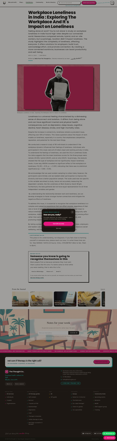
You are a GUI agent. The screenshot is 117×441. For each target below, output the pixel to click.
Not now (58, 228)
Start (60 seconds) (58, 224)
